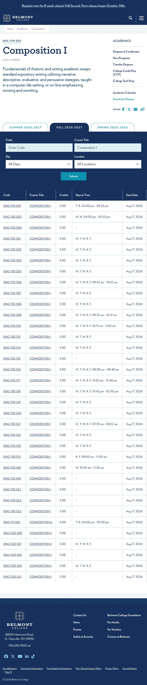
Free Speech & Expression (59, 668)
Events (77, 629)
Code (9, 140)
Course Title (81, 140)
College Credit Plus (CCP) (124, 72)
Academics (22, 28)
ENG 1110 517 (12, 380)
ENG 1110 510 (12, 326)
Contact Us (79, 615)
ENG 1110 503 (12, 249)
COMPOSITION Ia (41, 522)
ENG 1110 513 (12, 336)
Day (8, 156)
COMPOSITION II (41, 533)
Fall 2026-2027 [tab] (69, 127)
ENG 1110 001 (12, 206)
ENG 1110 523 (12, 446)
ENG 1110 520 (12, 413)
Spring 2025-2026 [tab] (112, 127)
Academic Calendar (124, 92)
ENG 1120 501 (12, 544)
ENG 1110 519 (12, 402)
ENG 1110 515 (12, 358)
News (76, 622)
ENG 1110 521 (12, 424)
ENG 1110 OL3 (13, 511)
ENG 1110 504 (13, 260)
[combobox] (39, 164)
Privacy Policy (111, 668)
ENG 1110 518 (12, 391)
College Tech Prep (123, 81)
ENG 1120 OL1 (13, 576)
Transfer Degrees (123, 64)
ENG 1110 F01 (12, 456)
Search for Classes (123, 99)
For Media (113, 622)
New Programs (121, 58)
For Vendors (114, 629)
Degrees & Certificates (126, 51)
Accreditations (10, 668)
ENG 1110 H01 (12, 467)
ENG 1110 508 (12, 304)
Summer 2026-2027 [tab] (25, 127)
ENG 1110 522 (12, 435)
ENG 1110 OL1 (12, 489)
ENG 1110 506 (13, 282)
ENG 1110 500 (13, 227)
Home (10, 28)
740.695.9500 (19, 645)
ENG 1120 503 (13, 566)
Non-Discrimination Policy (88, 668)
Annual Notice (129, 668)
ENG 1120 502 (13, 555)
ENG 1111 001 (12, 522)
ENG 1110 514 (12, 347)
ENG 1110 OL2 (13, 500)
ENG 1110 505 (12, 271)
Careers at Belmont (118, 636)
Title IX (8, 672)
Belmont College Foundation (124, 615)
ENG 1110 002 (13, 216)
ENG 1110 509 (12, 315)
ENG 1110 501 (12, 238)
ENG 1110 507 (12, 293)
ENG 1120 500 (13, 533)
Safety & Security (83, 636)
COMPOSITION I (40, 206)
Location (79, 156)
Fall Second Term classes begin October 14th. (73, 6)
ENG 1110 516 (12, 369)
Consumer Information (32, 668)
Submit (73, 176)
